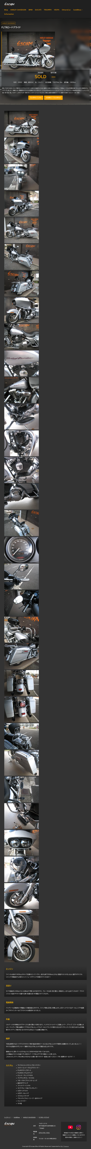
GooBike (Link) (36, 97)
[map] (42, 1128)
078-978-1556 (44, 1132)
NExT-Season (64, 1146)
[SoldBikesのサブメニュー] (82, 10)
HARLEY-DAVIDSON (8, 23)
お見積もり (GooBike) (53, 97)
